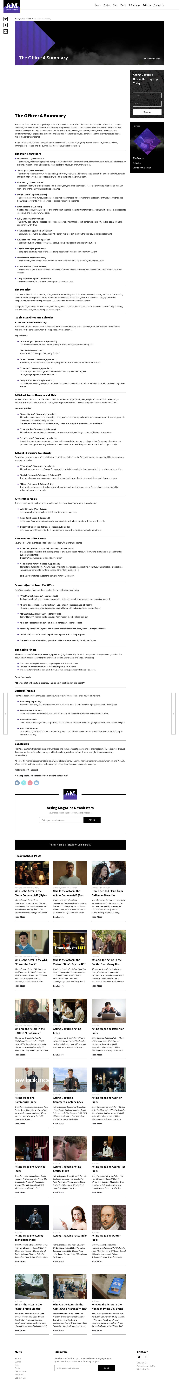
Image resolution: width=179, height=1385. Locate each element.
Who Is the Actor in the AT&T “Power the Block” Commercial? (32, 964)
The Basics (138, 158)
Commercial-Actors (30, 888)
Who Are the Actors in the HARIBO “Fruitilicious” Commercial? (30, 1033)
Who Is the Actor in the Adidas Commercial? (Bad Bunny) (68, 895)
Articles (147, 5)
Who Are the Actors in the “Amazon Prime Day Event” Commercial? (108, 1309)
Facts (123, 5)
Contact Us (159, 5)
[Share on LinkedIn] (37, 782)
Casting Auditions (142, 167)
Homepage (19, 18)
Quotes (107, 5)
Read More (20, 917)
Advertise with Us (146, 1366)
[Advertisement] (70, 89)
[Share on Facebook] (17, 782)
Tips (115, 5)
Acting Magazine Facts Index (70, 1235)
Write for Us (143, 1369)
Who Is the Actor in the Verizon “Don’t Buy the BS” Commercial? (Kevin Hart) (69, 964)
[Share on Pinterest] (30, 782)
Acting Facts (97, 888)
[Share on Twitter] (24, 782)
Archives (27, 18)
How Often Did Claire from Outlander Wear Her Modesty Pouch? (107, 895)
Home (98, 5)
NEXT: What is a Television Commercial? (70, 844)
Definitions (134, 5)
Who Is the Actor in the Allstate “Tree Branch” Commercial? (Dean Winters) (32, 1309)
